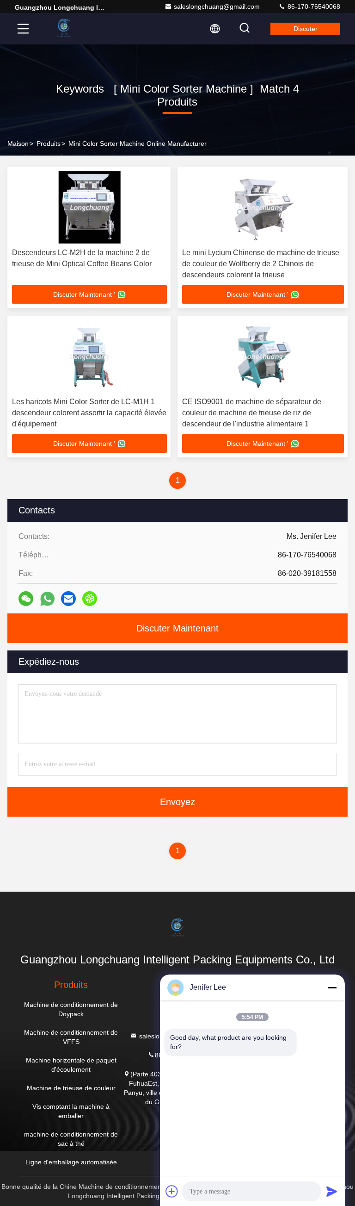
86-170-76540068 (313, 6)
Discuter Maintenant (177, 628)
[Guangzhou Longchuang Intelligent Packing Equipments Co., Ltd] (64, 29)
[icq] (90, 599)
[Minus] (331, 987)
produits (49, 143)
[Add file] (171, 1191)
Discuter (306, 28)
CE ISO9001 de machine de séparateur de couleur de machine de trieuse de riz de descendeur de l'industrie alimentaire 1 (251, 413)
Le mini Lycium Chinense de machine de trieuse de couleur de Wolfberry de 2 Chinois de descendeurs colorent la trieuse (260, 264)
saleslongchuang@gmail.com (217, 6)
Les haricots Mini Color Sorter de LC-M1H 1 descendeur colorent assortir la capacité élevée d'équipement (89, 413)
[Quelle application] (47, 598)
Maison (18, 143)
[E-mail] (68, 599)
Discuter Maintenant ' (84, 294)
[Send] (331, 1191)
